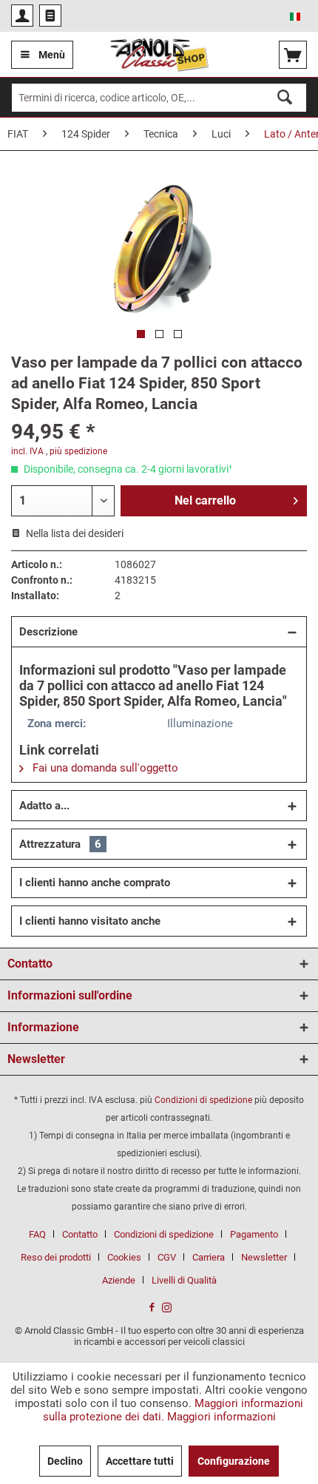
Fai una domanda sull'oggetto (104, 768)
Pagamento (254, 1234)
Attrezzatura (60, 844)
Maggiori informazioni (221, 1416)
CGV (167, 1257)
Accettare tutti (140, 1461)
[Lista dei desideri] (50, 15)
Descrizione (48, 631)
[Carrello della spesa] (293, 55)
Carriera (208, 1257)
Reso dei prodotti (56, 1257)
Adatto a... (44, 805)
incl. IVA (27, 451)
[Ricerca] (285, 97)
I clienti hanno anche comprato (94, 882)
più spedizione (78, 451)
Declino (65, 1461)
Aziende (118, 1280)
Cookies (124, 1257)
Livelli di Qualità (184, 1280)
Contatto (80, 1234)
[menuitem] (22, 15)
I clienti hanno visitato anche (89, 921)
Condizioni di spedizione (203, 1100)
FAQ (37, 1234)
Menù (51, 55)
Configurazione (233, 1461)
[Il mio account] (22, 15)
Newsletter (264, 1257)
